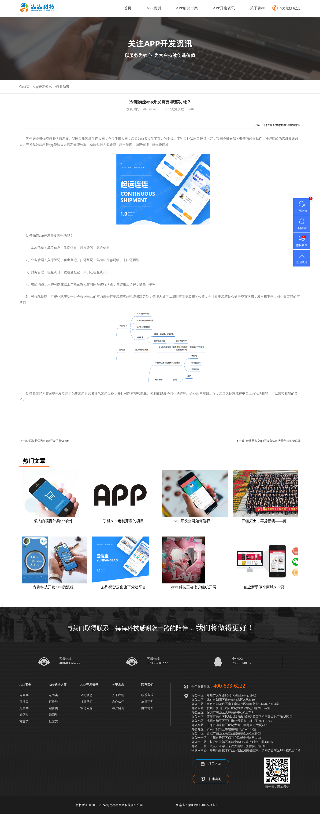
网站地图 (147, 708)
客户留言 (118, 708)
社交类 (24, 721)
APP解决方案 (187, 8)
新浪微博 (278, 125)
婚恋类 (24, 714)
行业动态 (62, 86)
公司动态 (86, 695)
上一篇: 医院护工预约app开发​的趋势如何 (44, 440)
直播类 (24, 701)
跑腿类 (24, 708)
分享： (258, 125)
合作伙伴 (118, 701)
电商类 (24, 695)
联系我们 (147, 684)
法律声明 (147, 701)
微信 (298, 125)
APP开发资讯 (224, 8)
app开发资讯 (43, 86)
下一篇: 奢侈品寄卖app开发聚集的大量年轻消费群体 (268, 440)
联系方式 (147, 695)
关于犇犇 (257, 8)
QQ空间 (267, 125)
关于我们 (118, 695)
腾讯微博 (289, 125)
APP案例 (153, 8)
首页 (127, 8)
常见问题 (86, 708)
